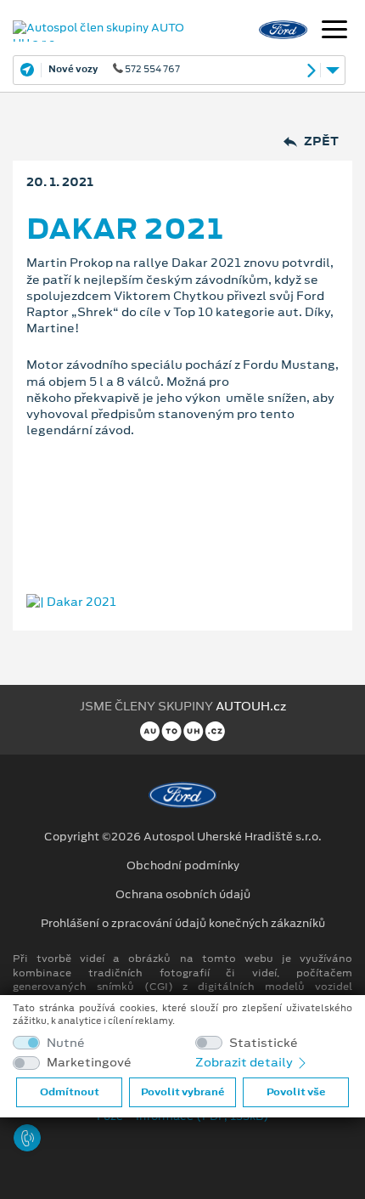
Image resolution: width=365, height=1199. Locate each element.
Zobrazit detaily (245, 1062)
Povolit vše (296, 1092)
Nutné (66, 1043)
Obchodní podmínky (182, 866)
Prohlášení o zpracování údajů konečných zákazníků (183, 923)
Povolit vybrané (182, 1092)
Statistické (263, 1043)
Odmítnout (69, 1092)
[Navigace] (334, 31)
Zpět (321, 141)
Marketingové (89, 1063)
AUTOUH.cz (251, 706)
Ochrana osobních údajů (182, 894)
